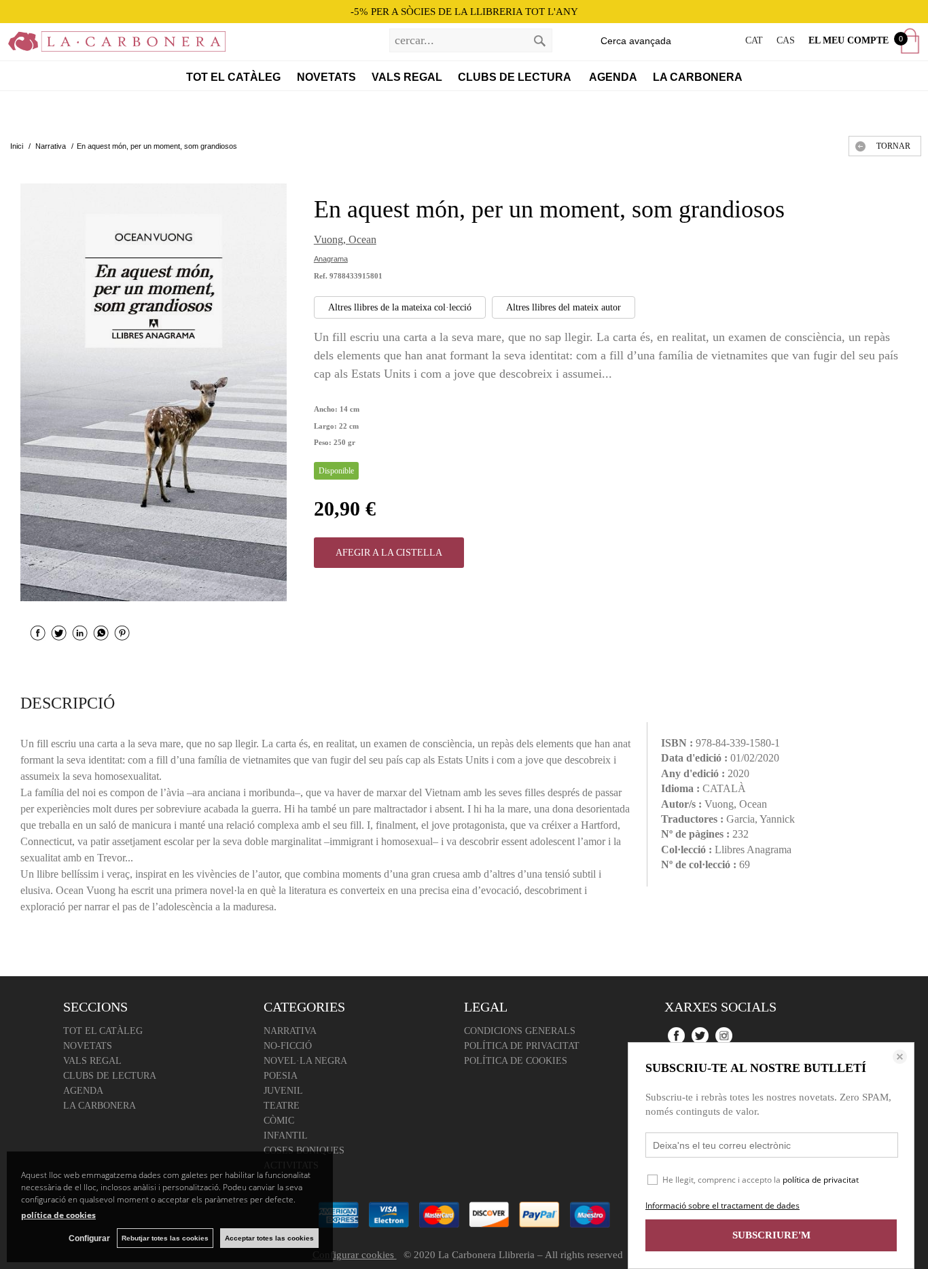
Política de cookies (515, 1061)
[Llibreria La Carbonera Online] (113, 44)
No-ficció (288, 1046)
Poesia (281, 1076)
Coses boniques (304, 1150)
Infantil (286, 1135)
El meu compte (848, 40)
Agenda (613, 77)
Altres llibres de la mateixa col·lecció (399, 307)
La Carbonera (698, 77)
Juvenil (283, 1091)
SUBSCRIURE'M (771, 1235)
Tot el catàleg (233, 77)
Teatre (282, 1106)
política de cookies (58, 1215)
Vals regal (407, 77)
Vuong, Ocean (345, 239)
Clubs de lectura (515, 77)
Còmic (279, 1120)
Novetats (326, 77)
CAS (786, 40)
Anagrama (331, 259)
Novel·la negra (305, 1061)
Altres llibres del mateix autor (563, 307)
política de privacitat (821, 1179)
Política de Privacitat (521, 1046)
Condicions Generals (519, 1031)
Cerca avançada (636, 40)
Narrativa (290, 1031)
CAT (754, 40)
